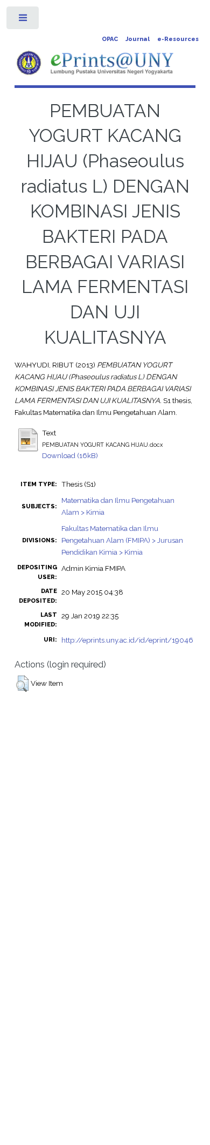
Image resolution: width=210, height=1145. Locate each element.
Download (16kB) (70, 455)
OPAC (110, 39)
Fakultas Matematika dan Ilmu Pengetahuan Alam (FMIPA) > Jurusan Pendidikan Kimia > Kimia (122, 540)
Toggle (23, 20)
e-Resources (178, 39)
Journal (137, 39)
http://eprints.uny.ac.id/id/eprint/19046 (127, 640)
